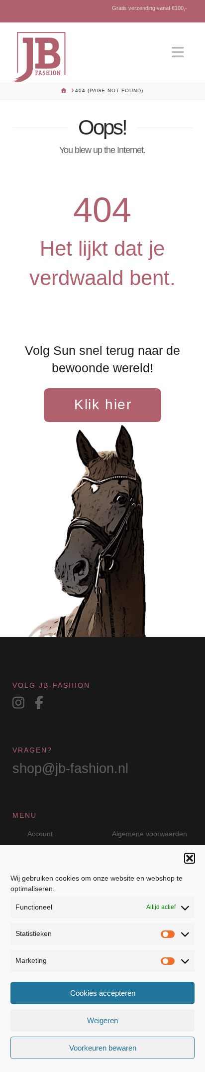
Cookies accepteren (102, 993)
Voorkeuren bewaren (102, 1048)
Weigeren (102, 1020)
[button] (190, 858)
